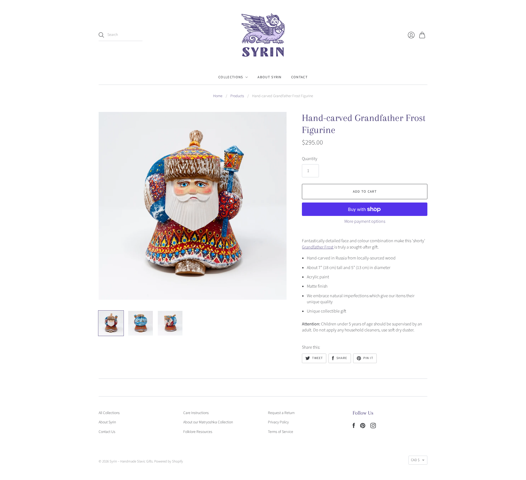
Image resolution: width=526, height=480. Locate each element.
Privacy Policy (278, 422)
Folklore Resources (197, 432)
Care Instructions (196, 413)
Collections (230, 77)
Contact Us (107, 432)
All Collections (109, 413)
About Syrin (269, 77)
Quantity (309, 159)
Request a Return (281, 413)
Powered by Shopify (168, 461)
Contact (299, 77)
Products (237, 96)
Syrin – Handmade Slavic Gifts (131, 461)
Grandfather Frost (317, 247)
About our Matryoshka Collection (208, 422)
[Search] (101, 35)
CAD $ (415, 460)
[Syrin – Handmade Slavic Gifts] (263, 35)
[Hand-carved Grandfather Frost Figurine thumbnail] (111, 323)
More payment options (364, 221)
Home (217, 96)
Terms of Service (280, 432)
